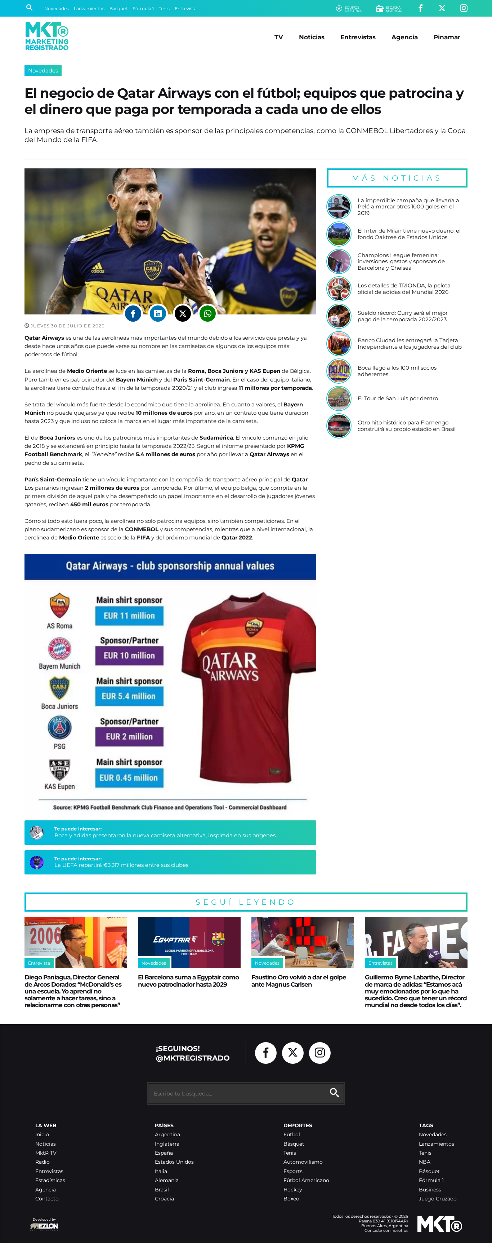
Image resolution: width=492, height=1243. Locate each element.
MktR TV (46, 1153)
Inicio (42, 1134)
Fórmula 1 (143, 8)
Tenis (164, 8)
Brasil (162, 1190)
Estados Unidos (174, 1162)
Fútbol (291, 1134)
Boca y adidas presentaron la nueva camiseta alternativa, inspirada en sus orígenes (165, 835)
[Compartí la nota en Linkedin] (158, 313)
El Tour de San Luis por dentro (398, 398)
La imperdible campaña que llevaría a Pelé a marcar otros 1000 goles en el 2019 (408, 206)
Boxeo (291, 1199)
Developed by (43, 1223)
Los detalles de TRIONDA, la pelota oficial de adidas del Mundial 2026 (404, 288)
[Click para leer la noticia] (339, 207)
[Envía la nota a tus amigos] (208, 313)
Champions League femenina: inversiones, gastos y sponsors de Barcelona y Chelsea (401, 261)
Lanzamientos (89, 8)
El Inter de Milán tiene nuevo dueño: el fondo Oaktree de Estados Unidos (409, 234)
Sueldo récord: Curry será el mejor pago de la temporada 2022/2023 (403, 316)
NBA (424, 1162)
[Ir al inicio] (47, 36)
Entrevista (186, 8)
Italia (161, 1171)
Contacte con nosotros (386, 1230)
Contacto (47, 1199)
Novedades (56, 8)
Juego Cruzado (438, 1199)
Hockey (292, 1190)
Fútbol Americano (306, 1180)
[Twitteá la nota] (183, 313)
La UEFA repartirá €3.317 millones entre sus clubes (121, 864)
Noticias (312, 37)
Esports (293, 1171)
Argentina (167, 1134)
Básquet (118, 8)
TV (278, 37)
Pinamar (447, 37)
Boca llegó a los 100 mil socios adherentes (397, 371)
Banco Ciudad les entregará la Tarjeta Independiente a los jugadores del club (410, 343)
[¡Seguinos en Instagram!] (464, 8)
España (164, 1153)
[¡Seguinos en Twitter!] (442, 8)
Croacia (164, 1199)
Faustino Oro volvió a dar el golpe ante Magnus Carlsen (298, 980)
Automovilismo (303, 1162)
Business (430, 1190)
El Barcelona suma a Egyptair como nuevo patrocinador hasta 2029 (188, 980)
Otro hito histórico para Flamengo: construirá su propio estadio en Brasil (407, 425)
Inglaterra (167, 1144)
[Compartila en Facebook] (133, 313)
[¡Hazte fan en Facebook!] (420, 8)
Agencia (405, 37)
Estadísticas (50, 1180)
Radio (42, 1162)
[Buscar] (29, 8)
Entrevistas (358, 37)
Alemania (167, 1180)
